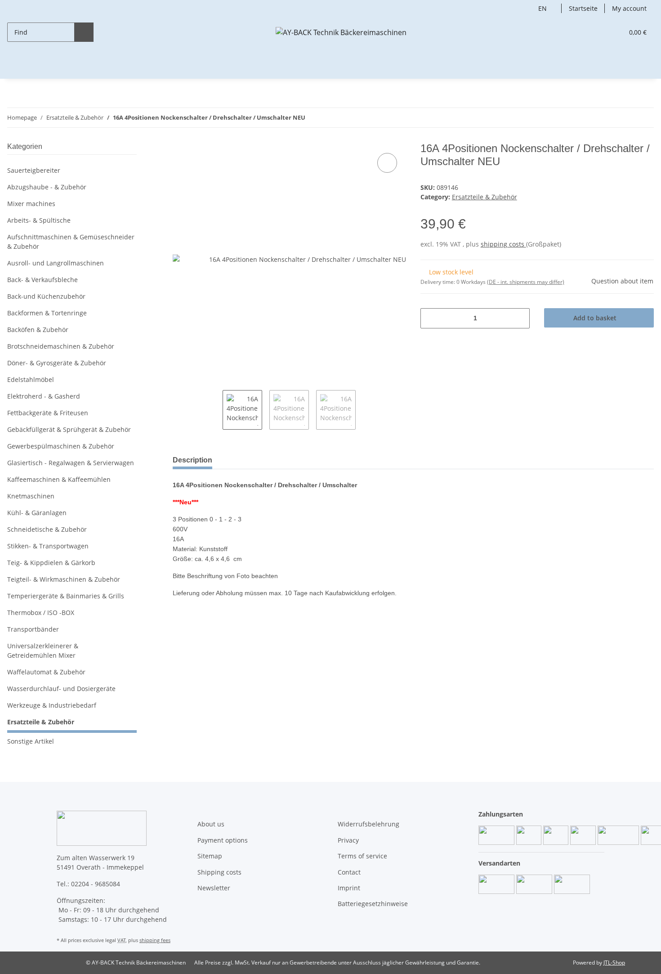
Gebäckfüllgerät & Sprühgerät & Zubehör (69, 429)
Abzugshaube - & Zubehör (46, 187)
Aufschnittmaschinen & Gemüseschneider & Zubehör (70, 242)
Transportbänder (33, 629)
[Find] (84, 32)
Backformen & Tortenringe (47, 313)
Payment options (222, 840)
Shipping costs (219, 872)
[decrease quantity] (430, 318)
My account (629, 8)
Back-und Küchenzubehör (46, 296)
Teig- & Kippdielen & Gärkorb (51, 562)
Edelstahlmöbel (30, 379)
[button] (598, 32)
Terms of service (362, 856)
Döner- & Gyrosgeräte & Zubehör (56, 363)
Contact (349, 872)
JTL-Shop (614, 962)
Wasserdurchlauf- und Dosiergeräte (61, 688)
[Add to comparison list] (387, 163)
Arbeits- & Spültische (39, 220)
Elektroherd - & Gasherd (43, 396)
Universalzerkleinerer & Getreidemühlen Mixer (42, 651)
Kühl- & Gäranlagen (37, 512)
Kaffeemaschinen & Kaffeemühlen (59, 479)
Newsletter (213, 888)
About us (210, 824)
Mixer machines (31, 203)
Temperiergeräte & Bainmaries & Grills (65, 596)
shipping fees (154, 940)
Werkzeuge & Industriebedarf (51, 705)
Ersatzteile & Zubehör (484, 197)
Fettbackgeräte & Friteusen (47, 412)
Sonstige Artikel (30, 741)
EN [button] (542, 8)
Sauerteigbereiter (33, 170)
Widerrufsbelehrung (368, 824)
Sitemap (209, 856)
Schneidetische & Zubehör (47, 529)
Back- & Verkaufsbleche (42, 279)
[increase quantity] (519, 318)
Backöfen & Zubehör (37, 329)
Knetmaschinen (30, 496)
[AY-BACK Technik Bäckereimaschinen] (341, 32)
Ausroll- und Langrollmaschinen (55, 263)
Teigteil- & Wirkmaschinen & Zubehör (63, 579)
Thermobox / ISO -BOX (40, 612)
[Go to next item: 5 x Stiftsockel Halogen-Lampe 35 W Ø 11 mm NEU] (644, 117)
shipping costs (503, 244)
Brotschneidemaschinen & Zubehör (60, 346)
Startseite (583, 8)
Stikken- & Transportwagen (48, 546)
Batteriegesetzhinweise (373, 903)
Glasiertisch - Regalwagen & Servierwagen (70, 462)
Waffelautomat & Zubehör (46, 672)
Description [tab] (192, 460)
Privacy (348, 840)
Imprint (349, 888)
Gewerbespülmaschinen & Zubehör (60, 446)
